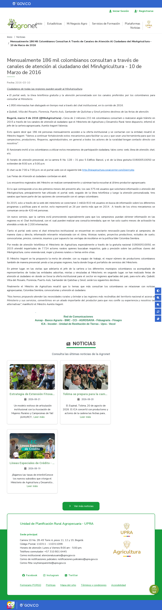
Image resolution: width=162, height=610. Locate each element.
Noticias (135, 28)
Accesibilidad (118, 585)
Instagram (53, 575)
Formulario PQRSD (30, 585)
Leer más (39, 416)
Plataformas (132, 23)
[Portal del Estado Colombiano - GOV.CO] (22, 3)
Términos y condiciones (93, 585)
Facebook (31, 575)
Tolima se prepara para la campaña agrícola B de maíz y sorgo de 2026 (85, 394)
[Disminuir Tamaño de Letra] (158, 305)
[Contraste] (158, 291)
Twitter (73, 575)
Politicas (51, 585)
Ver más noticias (83, 506)
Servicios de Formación (106, 23)
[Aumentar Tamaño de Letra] (158, 298)
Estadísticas (54, 23)
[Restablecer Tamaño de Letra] (158, 311)
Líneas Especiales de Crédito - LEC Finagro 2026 (32, 463)
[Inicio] (23, 24)
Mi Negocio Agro (77, 23)
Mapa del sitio (68, 585)
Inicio (39, 23)
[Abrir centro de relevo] (158, 318)
